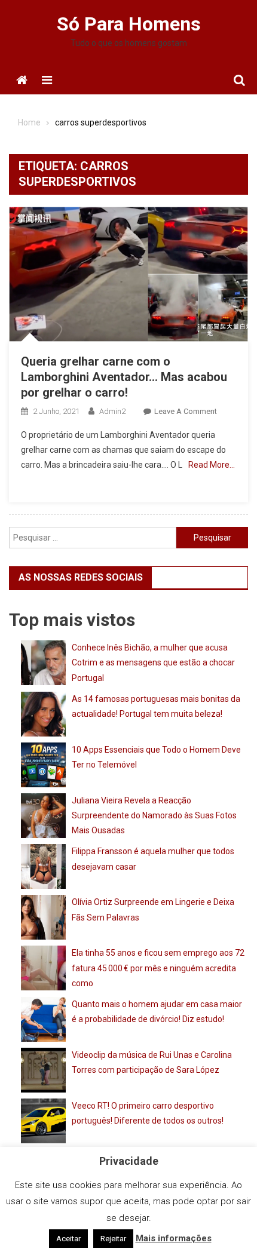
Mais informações (174, 1238)
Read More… (211, 465)
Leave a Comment (185, 411)
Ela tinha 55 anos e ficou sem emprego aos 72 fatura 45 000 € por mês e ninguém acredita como (158, 967)
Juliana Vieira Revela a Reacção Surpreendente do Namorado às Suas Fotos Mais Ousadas (154, 815)
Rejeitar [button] (113, 1238)
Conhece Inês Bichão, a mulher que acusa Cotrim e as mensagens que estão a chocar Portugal (153, 662)
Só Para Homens (129, 24)
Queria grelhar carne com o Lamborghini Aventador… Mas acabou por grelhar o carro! (124, 377)
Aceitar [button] (68, 1238)
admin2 (112, 411)
